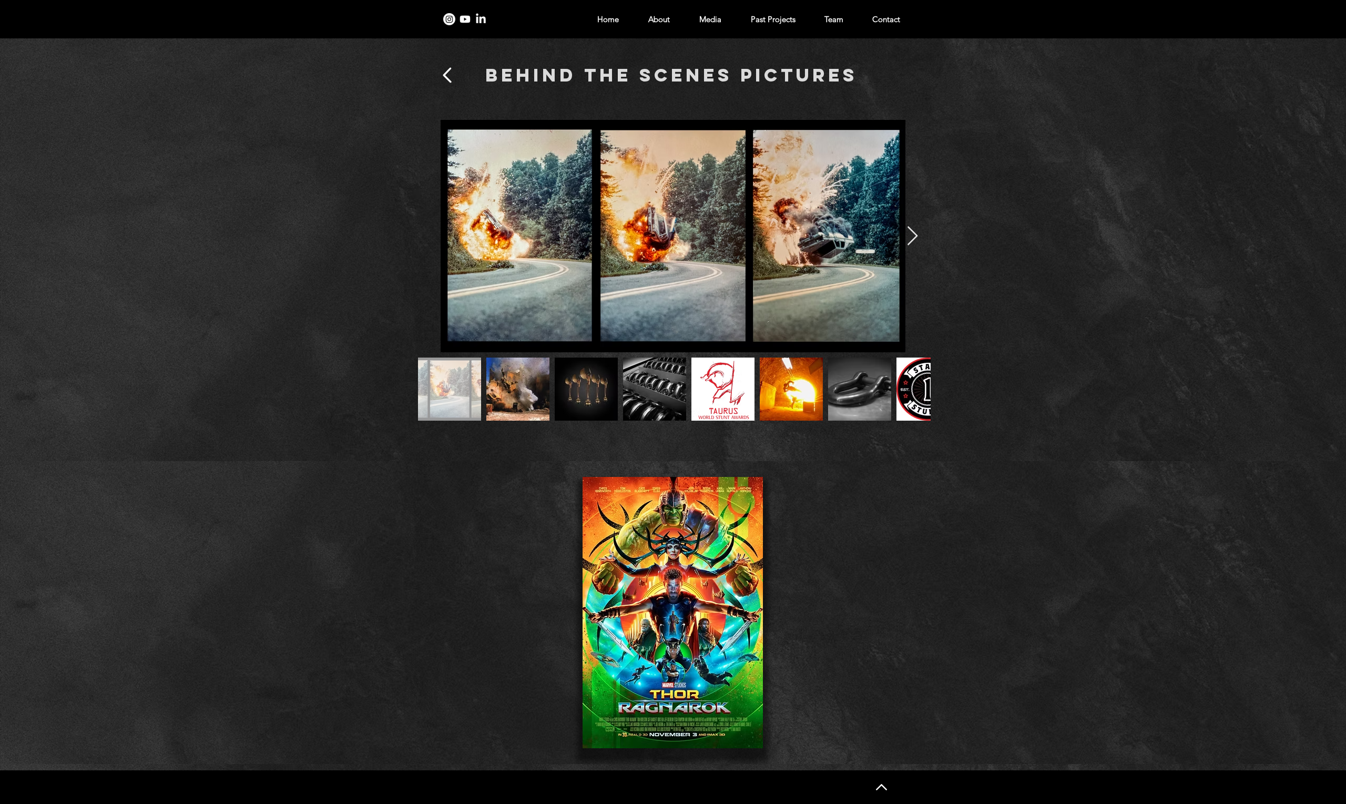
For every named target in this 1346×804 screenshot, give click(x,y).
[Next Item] (912, 236)
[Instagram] (449, 19)
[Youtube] (465, 19)
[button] (673, 612)
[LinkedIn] (481, 19)
